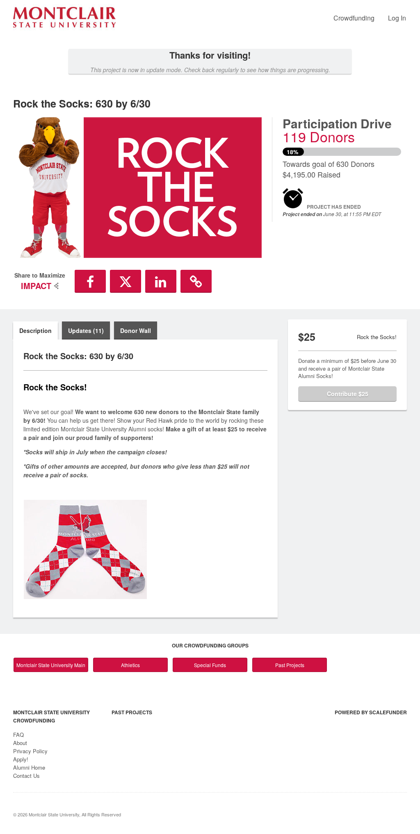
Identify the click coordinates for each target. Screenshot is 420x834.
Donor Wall (135, 330)
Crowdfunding (353, 18)
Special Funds (210, 664)
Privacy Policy (30, 751)
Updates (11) (86, 330)
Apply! (20, 759)
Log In (397, 18)
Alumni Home (29, 767)
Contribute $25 (347, 394)
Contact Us (26, 775)
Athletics (130, 664)
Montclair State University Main (50, 664)
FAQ (18, 734)
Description (35, 330)
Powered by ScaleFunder (371, 712)
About (20, 743)
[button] (90, 281)
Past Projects (289, 664)
